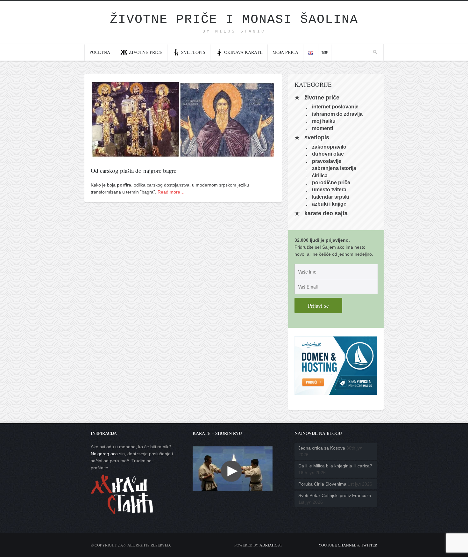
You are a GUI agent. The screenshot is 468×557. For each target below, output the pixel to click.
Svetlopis (193, 52)
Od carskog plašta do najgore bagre (133, 170)
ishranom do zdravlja (337, 113)
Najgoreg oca (104, 453)
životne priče (321, 97)
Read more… (171, 191)
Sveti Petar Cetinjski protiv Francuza (334, 495)
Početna (99, 52)
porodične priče (331, 182)
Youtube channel (337, 544)
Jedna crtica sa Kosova (321, 448)
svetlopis (316, 138)
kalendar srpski (330, 196)
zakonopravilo (329, 147)
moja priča (285, 52)
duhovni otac (328, 154)
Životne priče (145, 52)
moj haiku (324, 121)
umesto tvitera (329, 189)
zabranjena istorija (334, 168)
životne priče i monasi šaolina (234, 19)
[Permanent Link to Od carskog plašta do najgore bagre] (183, 155)
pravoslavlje (326, 161)
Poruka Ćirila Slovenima (322, 484)
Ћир (325, 52)
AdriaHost (270, 544)
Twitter (369, 544)
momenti (322, 128)
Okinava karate (243, 52)
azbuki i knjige (329, 204)
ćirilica (320, 175)
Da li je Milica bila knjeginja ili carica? (335, 465)
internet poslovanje (335, 106)
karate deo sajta (326, 213)
